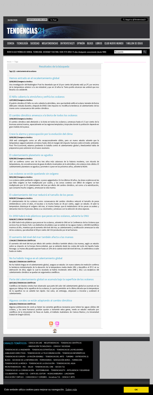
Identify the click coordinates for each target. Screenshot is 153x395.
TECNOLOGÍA (22, 43)
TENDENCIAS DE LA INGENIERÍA (17, 349)
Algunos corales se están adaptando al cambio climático (40, 300)
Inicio (9, 61)
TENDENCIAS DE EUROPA (14, 356)
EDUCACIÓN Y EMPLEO (14, 377)
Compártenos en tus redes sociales (37, 19)
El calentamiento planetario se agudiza (31, 155)
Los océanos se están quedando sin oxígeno (34, 173)
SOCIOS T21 (60, 367)
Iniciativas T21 (54, 377)
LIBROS (98, 43)
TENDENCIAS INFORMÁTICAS (73, 353)
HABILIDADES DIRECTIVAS (14, 353)
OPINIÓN (81, 43)
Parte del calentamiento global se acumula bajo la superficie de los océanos (51, 279)
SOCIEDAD (34, 43)
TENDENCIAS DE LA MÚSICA (15, 363)
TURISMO (70, 356)
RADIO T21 (23, 373)
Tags (16, 61)
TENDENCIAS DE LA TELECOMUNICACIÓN (43, 353)
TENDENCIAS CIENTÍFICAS (70, 343)
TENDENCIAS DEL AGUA (65, 363)
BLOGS (90, 43)
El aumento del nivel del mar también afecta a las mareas (41, 237)
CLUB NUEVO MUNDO (113, 43)
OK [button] (136, 389)
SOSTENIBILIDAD (42, 370)
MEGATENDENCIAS (50, 43)
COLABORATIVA (10, 373)
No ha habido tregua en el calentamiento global (35, 258)
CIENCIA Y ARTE (68, 377)
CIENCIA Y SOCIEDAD (61, 346)
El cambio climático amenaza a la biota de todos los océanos (43, 115)
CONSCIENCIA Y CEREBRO (36, 377)
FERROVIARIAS (45, 360)
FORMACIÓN (77, 360)
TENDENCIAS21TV (58, 370)
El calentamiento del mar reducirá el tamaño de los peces (41, 194)
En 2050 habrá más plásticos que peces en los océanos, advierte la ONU (49, 216)
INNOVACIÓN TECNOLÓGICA (39, 346)
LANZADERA (69, 373)
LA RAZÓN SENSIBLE (35, 356)
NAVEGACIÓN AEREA (61, 360)
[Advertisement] (76, 8)
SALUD (30, 367)
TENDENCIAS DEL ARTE (54, 356)
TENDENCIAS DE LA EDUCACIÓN (41, 363)
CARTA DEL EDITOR (37, 373)
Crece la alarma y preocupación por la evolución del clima (40, 134)
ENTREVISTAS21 (67, 43)
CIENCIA (10, 43)
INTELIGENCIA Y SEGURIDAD (78, 370)
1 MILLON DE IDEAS (134, 43)
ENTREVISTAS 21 (81, 356)
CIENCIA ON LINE (35, 343)
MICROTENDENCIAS (12, 367)
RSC (24, 367)
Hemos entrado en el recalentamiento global (34, 78)
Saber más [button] (71, 389)
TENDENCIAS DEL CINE (44, 367)
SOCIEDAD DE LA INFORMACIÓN (25, 360)
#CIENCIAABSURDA (55, 373)
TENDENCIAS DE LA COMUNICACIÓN (19, 370)
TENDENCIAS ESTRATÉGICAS (43, 349)
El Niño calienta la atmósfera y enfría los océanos (37, 96)
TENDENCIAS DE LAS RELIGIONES (69, 349)
